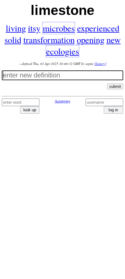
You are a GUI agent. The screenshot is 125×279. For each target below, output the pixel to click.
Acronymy (62, 100)
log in (113, 110)
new (113, 39)
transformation (49, 39)
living (16, 28)
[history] (100, 63)
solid (13, 39)
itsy (34, 28)
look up (29, 110)
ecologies (62, 51)
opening (90, 39)
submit (115, 86)
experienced (98, 28)
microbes (59, 28)
